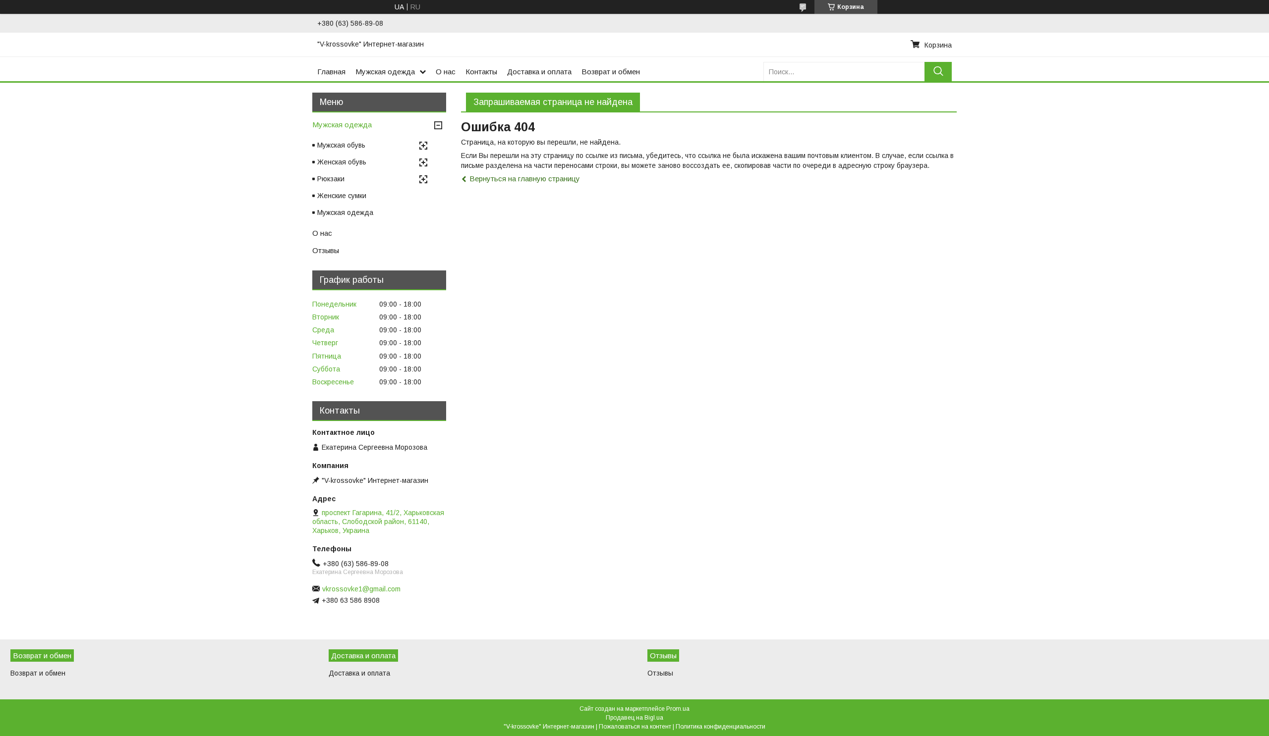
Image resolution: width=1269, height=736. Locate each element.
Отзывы (325, 250)
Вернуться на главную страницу (524, 178)
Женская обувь (341, 162)
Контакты (481, 71)
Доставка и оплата (539, 71)
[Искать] (938, 71)
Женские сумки (341, 196)
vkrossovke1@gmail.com (361, 589)
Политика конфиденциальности (720, 726)
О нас (446, 71)
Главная (331, 71)
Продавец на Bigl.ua (634, 717)
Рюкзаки (331, 179)
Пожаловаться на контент (635, 726)
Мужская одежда (385, 71)
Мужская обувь (341, 145)
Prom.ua (678, 708)
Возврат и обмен (610, 71)
